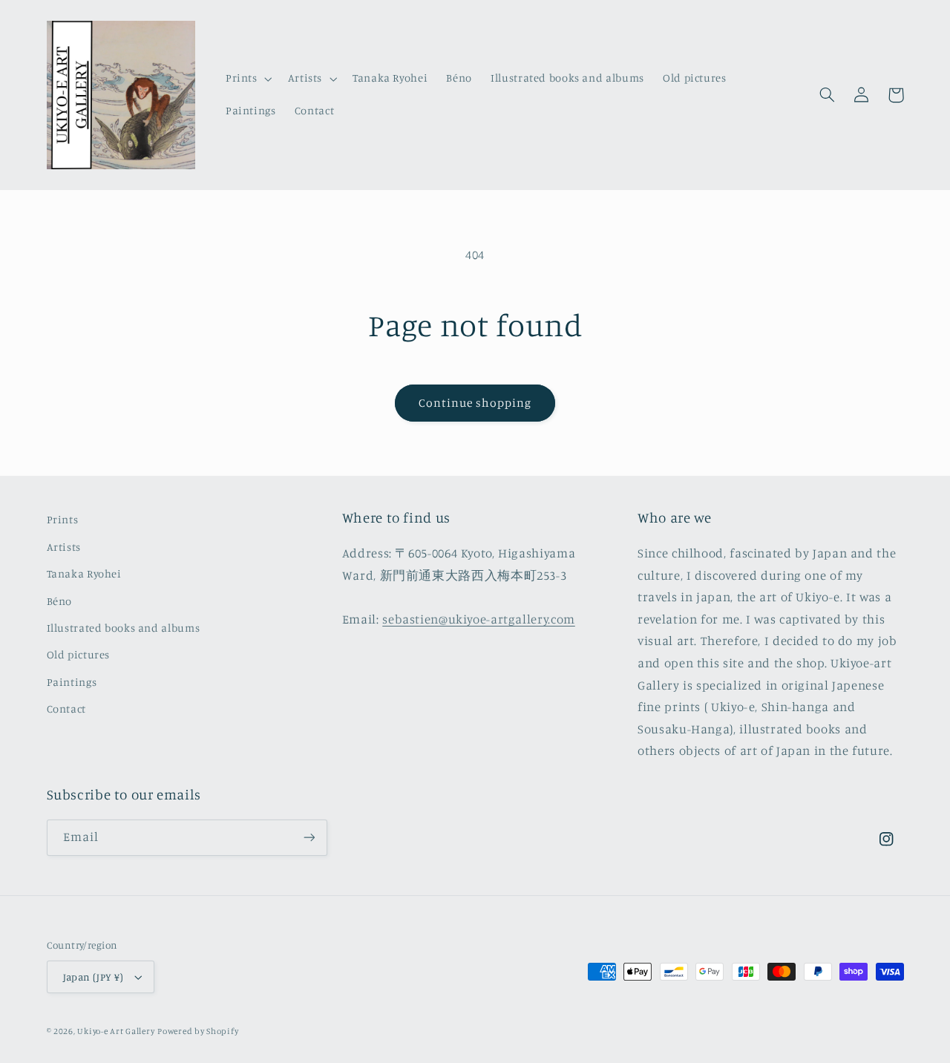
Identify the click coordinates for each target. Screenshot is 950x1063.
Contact (66, 708)
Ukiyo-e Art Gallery (115, 1031)
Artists (64, 546)
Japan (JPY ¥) (93, 977)
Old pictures (79, 654)
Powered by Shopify (197, 1031)
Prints (63, 519)
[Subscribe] (309, 838)
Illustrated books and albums (123, 627)
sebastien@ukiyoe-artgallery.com (478, 619)
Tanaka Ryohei (84, 573)
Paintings (72, 682)
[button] (247, 78)
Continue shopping (475, 403)
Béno (60, 601)
